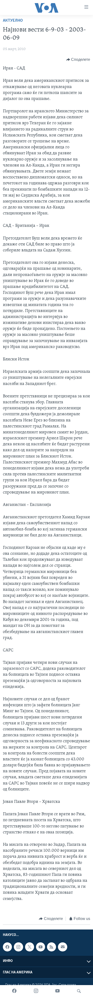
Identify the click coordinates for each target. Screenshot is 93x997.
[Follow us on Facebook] (7, 946)
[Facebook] (14, 991)
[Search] (79, 991)
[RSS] (51, 946)
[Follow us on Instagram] (18, 946)
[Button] (78, 60)
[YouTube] (57, 991)
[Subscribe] (62, 946)
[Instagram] (36, 991)
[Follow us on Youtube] (40, 946)
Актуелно (13, 21)
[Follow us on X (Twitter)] (29, 946)
